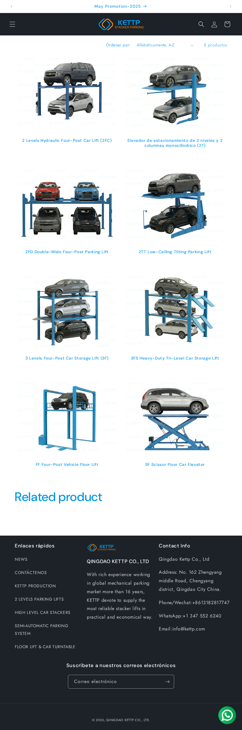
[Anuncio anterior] (11, 6)
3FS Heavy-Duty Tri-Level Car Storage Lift (175, 358)
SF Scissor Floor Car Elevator (175, 464)
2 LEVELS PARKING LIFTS (39, 599)
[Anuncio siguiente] (230, 6)
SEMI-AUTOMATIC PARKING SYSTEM (41, 629)
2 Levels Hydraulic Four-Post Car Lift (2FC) (67, 140)
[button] (12, 24)
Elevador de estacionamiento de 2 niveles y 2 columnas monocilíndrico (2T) (175, 143)
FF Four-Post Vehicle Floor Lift (67, 464)
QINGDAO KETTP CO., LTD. (128, 720)
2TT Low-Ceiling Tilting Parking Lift (175, 251)
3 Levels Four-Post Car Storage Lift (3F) (67, 358)
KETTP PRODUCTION (35, 586)
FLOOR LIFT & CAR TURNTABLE (45, 647)
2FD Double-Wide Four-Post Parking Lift (67, 251)
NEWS (21, 559)
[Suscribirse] (167, 682)
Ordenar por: (118, 45)
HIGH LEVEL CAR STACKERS (43, 612)
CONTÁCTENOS (31, 572)
